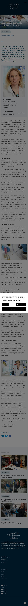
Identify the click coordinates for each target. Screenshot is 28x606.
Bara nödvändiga (21, 305)
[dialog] (14, 303)
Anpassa (5, 305)
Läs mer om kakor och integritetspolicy (11, 300)
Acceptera (14, 309)
